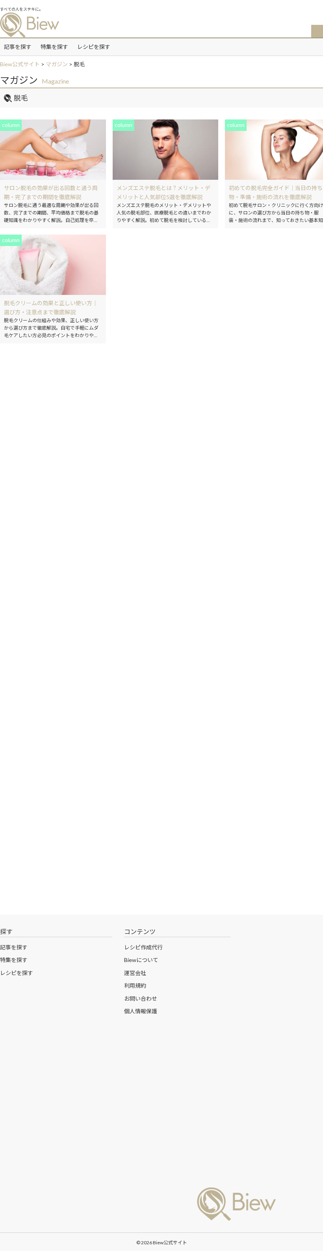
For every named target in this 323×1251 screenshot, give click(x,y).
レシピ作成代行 (143, 947)
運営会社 (135, 972)
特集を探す (54, 46)
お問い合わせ (140, 998)
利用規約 (135, 985)
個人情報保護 (140, 1011)
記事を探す (18, 46)
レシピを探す (93, 46)
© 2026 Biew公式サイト (161, 1242)
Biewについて (141, 959)
